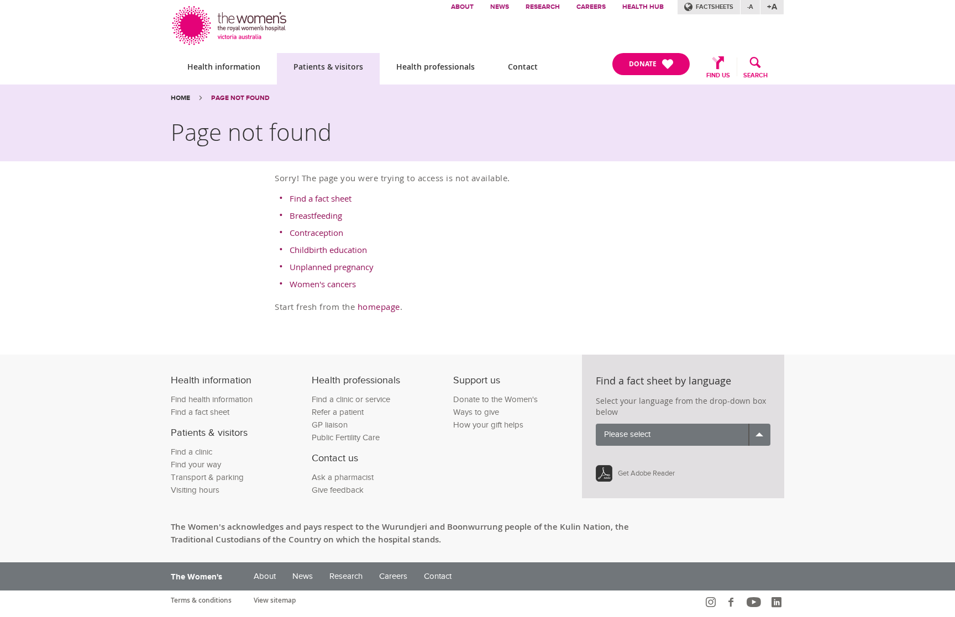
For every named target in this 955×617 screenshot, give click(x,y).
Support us (476, 380)
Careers (591, 7)
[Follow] (712, 602)
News (499, 7)
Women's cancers (323, 283)
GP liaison (330, 425)
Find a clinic (191, 452)
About (462, 7)
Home (180, 98)
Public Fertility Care (346, 438)
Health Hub (643, 7)
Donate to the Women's (495, 399)
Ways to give (476, 412)
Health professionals (435, 66)
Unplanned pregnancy (332, 266)
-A (750, 6)
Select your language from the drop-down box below (681, 406)
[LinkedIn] (778, 602)
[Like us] (732, 602)
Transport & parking (207, 477)
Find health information (212, 399)
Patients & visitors (328, 66)
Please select (627, 434)
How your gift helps (488, 425)
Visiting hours (195, 490)
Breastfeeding (316, 215)
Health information (223, 66)
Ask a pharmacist (343, 477)
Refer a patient (338, 412)
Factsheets (714, 6)
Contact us (335, 458)
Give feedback (338, 490)
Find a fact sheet (320, 198)
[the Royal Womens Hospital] (230, 23)
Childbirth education (328, 249)
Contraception (316, 232)
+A (772, 7)
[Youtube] (755, 602)
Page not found (240, 98)
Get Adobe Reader (646, 473)
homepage (379, 306)
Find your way (196, 465)
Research (543, 7)
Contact (523, 66)
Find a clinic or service (351, 399)
